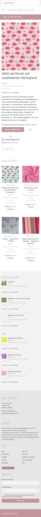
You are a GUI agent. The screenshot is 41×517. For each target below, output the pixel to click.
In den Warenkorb (13, 129)
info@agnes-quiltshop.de (10, 413)
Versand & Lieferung (28, 457)
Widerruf (4, 457)
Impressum (5, 463)
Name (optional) (7, 479)
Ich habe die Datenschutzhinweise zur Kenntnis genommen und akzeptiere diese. (18, 496)
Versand (7, 88)
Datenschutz (6, 454)
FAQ (23, 463)
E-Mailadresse (6, 487)
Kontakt (4, 460)
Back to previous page (12, 17)
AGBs (3, 451)
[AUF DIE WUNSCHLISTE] (14, 167)
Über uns (25, 451)
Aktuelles (25, 454)
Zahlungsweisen (27, 460)
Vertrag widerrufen (8, 468)
